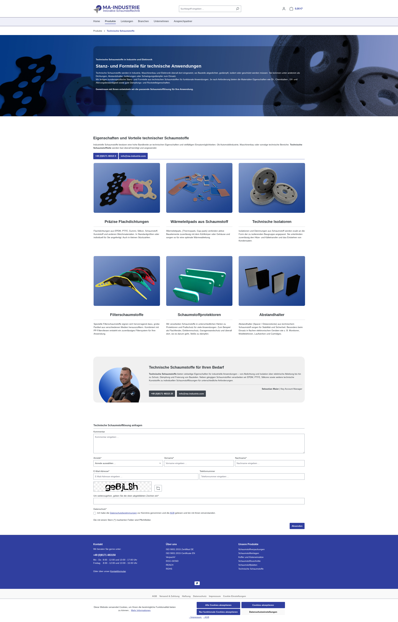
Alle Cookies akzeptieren (218, 605)
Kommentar (99, 431)
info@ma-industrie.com (133, 156)
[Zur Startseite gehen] (116, 9)
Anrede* (97, 458)
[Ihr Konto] (284, 9)
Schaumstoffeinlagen (248, 553)
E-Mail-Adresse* (101, 471)
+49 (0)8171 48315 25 (162, 393)
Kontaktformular (118, 571)
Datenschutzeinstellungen (263, 612)
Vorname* (169, 458)
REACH (169, 565)
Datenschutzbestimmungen (123, 513)
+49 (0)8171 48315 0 (105, 156)
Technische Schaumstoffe (251, 569)
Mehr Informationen (140, 610)
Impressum (215, 596)
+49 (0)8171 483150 (104, 555)
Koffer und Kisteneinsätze (251, 557)
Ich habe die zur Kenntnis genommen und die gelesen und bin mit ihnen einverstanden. (156, 513)
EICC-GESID (172, 561)
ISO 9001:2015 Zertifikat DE (180, 549)
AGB (172, 513)
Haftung (186, 596)
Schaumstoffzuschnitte (249, 561)
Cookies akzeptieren (263, 605)
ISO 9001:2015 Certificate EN (180, 553)
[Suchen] (237, 9)
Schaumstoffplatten (247, 565)
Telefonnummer (207, 471)
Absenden (297, 526)
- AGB (206, 617)
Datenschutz (199, 596)
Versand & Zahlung (169, 596)
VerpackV (170, 557)
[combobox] (206, 9)
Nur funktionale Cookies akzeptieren (218, 612)
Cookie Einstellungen (234, 596)
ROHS (169, 569)
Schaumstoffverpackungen (251, 549)
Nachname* (241, 458)
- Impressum (195, 617)
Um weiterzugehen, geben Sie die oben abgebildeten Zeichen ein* (126, 496)
